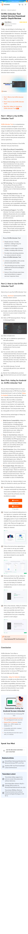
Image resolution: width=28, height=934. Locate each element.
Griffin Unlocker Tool (7, 124)
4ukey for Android (14, 677)
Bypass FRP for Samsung (10, 722)
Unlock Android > (12, 10)
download (11, 296)
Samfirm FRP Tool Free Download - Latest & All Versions (15, 766)
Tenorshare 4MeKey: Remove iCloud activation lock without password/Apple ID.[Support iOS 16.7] (14, 793)
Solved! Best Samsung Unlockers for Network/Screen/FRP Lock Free (15, 762)
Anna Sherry (8, 22)
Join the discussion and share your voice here (14, 751)
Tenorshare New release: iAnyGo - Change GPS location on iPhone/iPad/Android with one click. (15, 785)
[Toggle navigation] (25, 4)
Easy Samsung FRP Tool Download (14, 639)
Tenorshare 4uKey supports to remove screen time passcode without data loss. (14, 779)
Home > (5, 10)
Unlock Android (8, 25)
